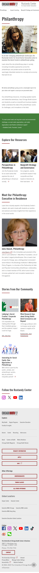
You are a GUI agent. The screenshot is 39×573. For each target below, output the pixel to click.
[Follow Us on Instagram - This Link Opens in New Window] (9, 528)
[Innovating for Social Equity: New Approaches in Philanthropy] (10, 349)
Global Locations (8, 496)
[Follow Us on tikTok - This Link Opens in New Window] (32, 528)
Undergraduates (20, 476)
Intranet (22, 557)
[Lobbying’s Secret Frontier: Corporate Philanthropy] (10, 305)
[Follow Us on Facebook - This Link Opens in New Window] (4, 528)
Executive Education (25, 422)
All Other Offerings (19, 488)
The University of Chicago (8, 557)
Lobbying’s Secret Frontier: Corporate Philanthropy (9, 316)
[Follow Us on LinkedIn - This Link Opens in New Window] (26, 528)
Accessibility (5, 562)
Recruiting (15, 432)
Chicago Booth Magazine (8, 443)
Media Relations (21, 440)
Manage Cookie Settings (18, 560)
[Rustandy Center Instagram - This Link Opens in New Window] (4, 399)
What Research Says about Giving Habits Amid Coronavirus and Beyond (28, 317)
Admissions (23, 432)
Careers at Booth (11, 440)
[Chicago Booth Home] (10, 4)
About (3, 440)
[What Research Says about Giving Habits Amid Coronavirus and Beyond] (28, 305)
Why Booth (4, 422)
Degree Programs (13, 422)
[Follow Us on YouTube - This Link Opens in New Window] (21, 528)
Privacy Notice (5, 560)
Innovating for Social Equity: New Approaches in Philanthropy (9, 361)
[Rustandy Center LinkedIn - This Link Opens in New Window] (21, 399)
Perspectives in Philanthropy (8, 166)
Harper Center (5, 501)
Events (9, 432)
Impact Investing (14, 10)
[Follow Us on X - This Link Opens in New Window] (15, 528)
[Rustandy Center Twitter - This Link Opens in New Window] (9, 398)
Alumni (4, 432)
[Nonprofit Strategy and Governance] (28, 155)
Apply (19, 457)
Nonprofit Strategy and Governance (30, 10)
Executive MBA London (22, 508)
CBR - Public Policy (6, 335)
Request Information (19, 451)
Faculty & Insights (6, 425)
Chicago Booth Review (22, 443)
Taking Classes (19, 482)
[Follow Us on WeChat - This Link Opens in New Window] (9, 534)
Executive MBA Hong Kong (8, 511)
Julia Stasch (6, 252)
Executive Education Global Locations (11, 518)
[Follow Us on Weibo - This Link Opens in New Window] (4, 534)
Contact (8, 552)
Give (18, 463)
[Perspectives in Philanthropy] (10, 155)
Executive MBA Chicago (8, 508)
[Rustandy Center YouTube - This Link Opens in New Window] (15, 398)
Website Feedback (18, 562)
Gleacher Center (15, 501)
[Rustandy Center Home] (27, 4)
